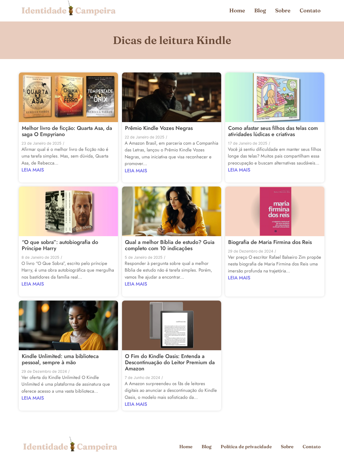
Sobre (283, 10)
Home (237, 10)
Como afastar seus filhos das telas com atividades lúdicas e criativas (273, 131)
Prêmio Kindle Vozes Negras (159, 128)
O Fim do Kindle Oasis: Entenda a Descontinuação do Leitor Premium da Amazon (170, 362)
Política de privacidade (246, 446)
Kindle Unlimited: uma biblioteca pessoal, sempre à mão (60, 359)
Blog (260, 10)
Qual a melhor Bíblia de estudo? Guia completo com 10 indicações (169, 245)
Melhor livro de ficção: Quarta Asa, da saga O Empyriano (67, 131)
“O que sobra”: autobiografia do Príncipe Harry (60, 245)
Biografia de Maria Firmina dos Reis (270, 242)
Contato (310, 10)
